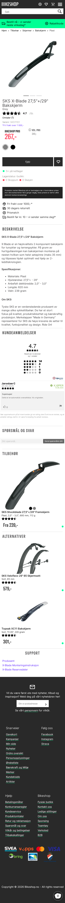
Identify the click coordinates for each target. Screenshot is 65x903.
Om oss (42, 816)
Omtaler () (8, 117)
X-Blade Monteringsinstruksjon (20, 665)
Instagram (47, 739)
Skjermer (27, 30)
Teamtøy (43, 825)
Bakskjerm (40, 30)
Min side (11, 743)
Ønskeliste (12, 762)
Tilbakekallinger (14, 835)
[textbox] (21, 441)
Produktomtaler (14, 816)
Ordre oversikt (14, 753)
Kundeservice (13, 811)
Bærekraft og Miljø (17, 767)
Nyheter (10, 748)
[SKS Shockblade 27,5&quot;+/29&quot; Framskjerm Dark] (32, 485)
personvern (31, 710)
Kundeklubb (13, 776)
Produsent (8, 660)
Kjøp (27, 161)
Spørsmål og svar (15, 825)
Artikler (10, 781)
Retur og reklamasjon (18, 820)
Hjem (4, 30)
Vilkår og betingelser (17, 830)
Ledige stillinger (47, 811)
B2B (40, 835)
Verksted (43, 830)
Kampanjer (12, 739)
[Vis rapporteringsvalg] (60, 406)
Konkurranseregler (16, 806)
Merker (10, 772)
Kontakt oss (45, 806)
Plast (52, 30)
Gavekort (11, 734)
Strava (45, 743)
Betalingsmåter (14, 802)
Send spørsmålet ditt (54, 441)
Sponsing (43, 820)
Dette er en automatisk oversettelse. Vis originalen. (22, 398)
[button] (32, 229)
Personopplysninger (18, 758)
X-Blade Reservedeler (15, 669)
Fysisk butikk (45, 802)
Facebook (47, 734)
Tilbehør (14, 30)
